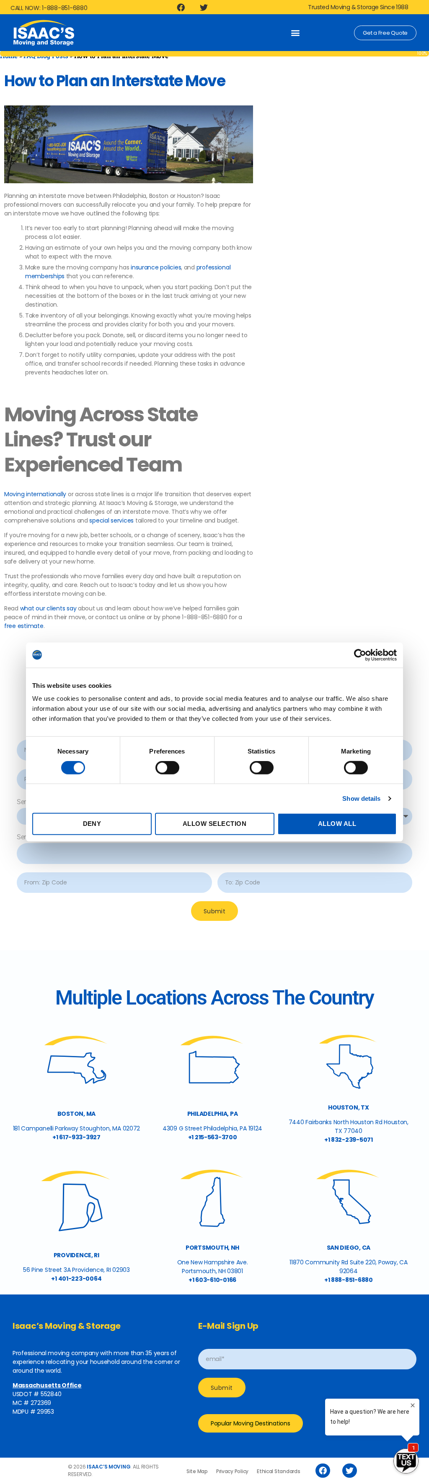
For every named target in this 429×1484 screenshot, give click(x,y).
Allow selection (215, 823)
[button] (295, 33)
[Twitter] (204, 7)
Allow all (337, 823)
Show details (361, 798)
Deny (92, 823)
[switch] (167, 768)
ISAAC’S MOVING (108, 1466)
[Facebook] (181, 7)
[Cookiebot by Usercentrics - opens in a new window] (360, 654)
